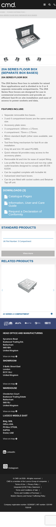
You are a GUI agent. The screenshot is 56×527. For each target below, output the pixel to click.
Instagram (13, 468)
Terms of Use (20, 484)
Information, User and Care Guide (27, 204)
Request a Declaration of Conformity (25, 213)
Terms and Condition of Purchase (27, 493)
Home (2, 12)
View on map (9, 356)
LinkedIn (11, 452)
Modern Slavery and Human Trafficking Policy (28, 496)
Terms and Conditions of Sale (27, 490)
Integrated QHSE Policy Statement (27, 487)
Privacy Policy (33, 484)
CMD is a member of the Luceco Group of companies (27, 481)
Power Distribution (16, 12)
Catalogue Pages (20, 196)
